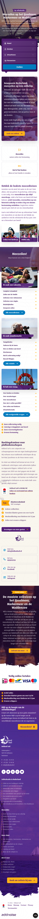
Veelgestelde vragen (9, 867)
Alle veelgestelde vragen (15, 414)
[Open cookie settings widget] (35, 915)
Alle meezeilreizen (12, 312)
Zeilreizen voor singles (10, 301)
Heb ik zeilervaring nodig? (11, 355)
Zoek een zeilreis (13, 133)
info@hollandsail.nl (8, 765)
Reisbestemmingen (8, 869)
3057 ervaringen (15, 504)
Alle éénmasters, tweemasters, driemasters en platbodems (17, 840)
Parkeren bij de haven (10, 345)
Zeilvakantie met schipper (10, 791)
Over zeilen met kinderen (11, 406)
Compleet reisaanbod (10, 291)
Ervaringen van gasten (9, 872)
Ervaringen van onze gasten (14, 529)
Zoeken (20, 67)
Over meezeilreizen (9, 400)
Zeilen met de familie (10, 294)
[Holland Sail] (18, 740)
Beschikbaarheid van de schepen (13, 844)
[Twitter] (8, 772)
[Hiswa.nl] (4, 491)
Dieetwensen (7, 352)
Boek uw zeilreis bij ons (21, 880)
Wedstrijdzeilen (8, 304)
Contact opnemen (8, 864)
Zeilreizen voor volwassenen (12, 298)
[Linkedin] (13, 772)
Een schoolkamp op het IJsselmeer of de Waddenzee (18, 804)
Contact (23, 905)
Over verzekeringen (9, 396)
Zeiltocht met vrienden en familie (12, 786)
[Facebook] (4, 772)
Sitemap (16, 905)
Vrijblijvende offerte (8, 862)
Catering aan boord (8, 849)
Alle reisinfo (10, 364)
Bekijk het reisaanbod (9, 816)
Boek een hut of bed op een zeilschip (14, 814)
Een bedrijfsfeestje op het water (12, 796)
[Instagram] (17, 772)
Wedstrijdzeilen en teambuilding (12, 801)
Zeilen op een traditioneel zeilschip (13, 783)
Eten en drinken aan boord (12, 349)
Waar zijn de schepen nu (10, 852)
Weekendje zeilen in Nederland (12, 788)
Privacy (30, 905)
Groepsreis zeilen (8, 308)
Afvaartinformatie (9, 410)
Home (10, 905)
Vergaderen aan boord (9, 799)
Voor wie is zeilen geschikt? (12, 403)
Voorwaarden (12, 908)
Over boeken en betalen (11, 393)
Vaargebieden (7, 342)
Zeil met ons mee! (18, 651)
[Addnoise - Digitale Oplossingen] (9, 914)
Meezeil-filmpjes (8, 359)
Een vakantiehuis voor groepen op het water (16, 793)
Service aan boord (8, 846)
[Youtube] (22, 772)
